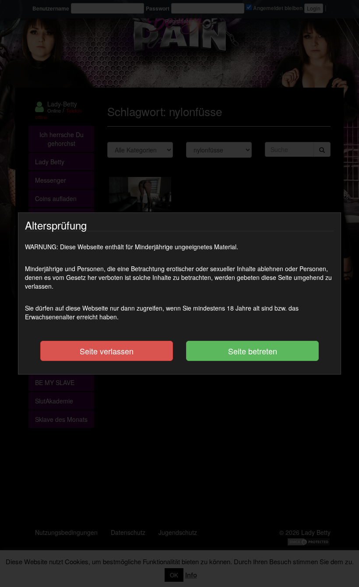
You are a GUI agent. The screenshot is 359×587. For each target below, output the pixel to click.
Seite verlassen (107, 351)
